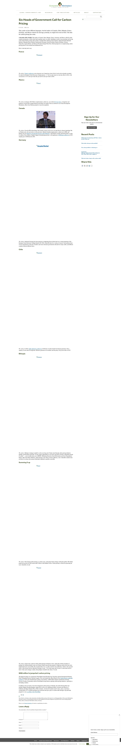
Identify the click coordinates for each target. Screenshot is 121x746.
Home (35, 740)
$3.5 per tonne (57, 102)
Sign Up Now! (92, 127)
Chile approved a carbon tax (35, 348)
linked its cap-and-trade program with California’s (38, 133)
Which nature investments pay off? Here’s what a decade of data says (91, 138)
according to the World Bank (33, 692)
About (86, 12)
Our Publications (63, 12)
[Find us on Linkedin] (23, 695)
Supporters (97, 12)
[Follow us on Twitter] (21, 695)
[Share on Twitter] (85, 166)
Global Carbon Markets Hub (30, 12)
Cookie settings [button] (82, 743)
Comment (21, 719)
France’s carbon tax (29, 73)
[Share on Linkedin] (89, 166)
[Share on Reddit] (87, 166)
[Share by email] (92, 166)
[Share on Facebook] (82, 166)
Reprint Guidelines (28, 703)
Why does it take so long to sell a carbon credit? (91, 158)
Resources (49, 12)
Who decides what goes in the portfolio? (89, 143)
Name (20, 722)
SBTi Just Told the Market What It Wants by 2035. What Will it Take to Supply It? (90, 153)
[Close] (119, 715)
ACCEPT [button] (88, 743)
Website (20, 728)
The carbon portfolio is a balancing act (89, 147)
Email (20, 725)
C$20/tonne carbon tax (63, 135)
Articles (77, 12)
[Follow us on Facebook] (19, 696)
